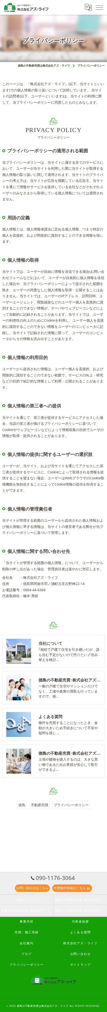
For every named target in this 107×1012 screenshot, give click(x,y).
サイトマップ (80, 964)
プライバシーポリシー (71, 804)
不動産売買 (39, 804)
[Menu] (99, 7)
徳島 (21, 804)
